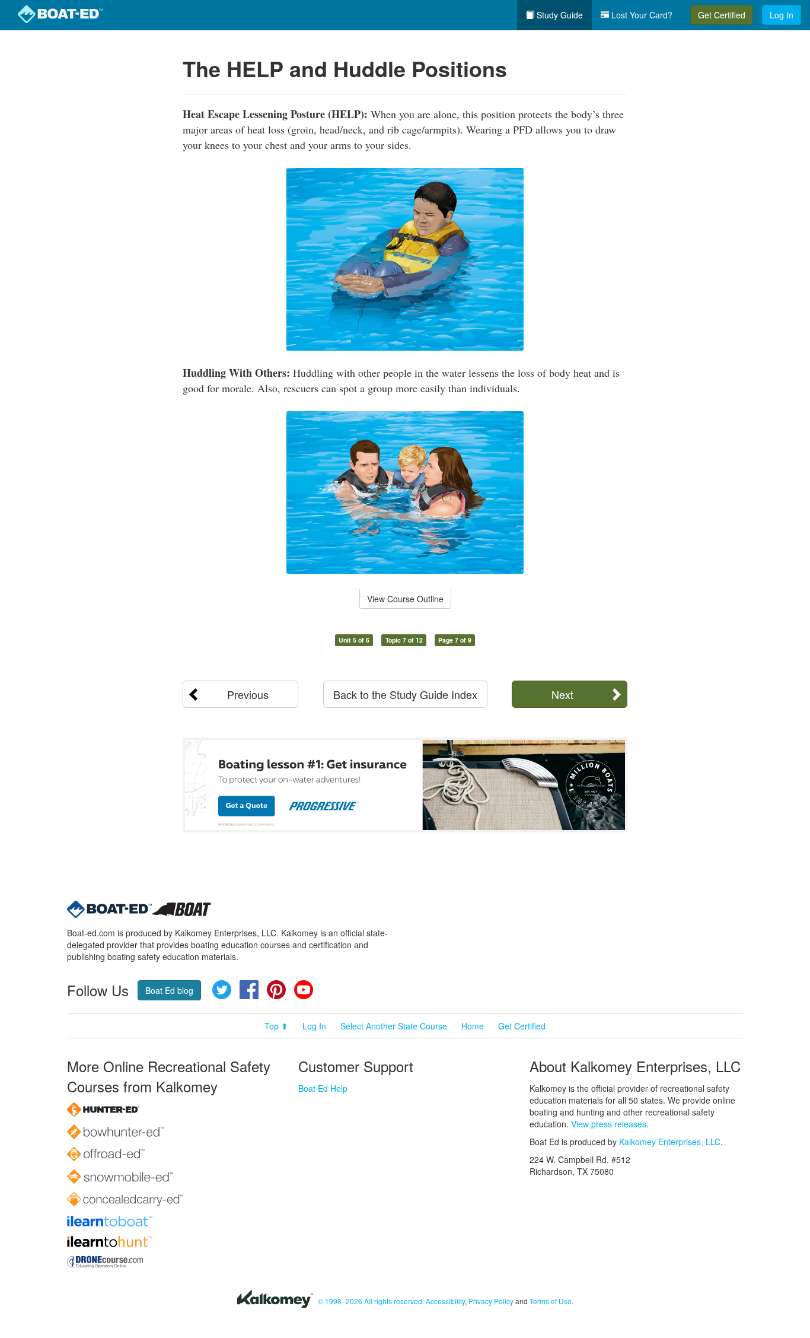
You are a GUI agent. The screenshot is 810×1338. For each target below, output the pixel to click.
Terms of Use (551, 1301)
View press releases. (610, 1124)
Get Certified (721, 15)
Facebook (249, 989)
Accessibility (445, 1301)
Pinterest (276, 989)
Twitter (221, 989)
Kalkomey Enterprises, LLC (669, 1142)
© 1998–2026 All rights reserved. (371, 1301)
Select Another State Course (393, 1026)
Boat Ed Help (322, 1088)
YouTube (303, 989)
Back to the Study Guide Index (405, 694)
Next (562, 694)
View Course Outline (405, 599)
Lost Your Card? (640, 15)
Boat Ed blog (169, 990)
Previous (248, 694)
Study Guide (558, 15)
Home (472, 1026)
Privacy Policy (491, 1301)
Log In (781, 15)
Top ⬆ (276, 1026)
